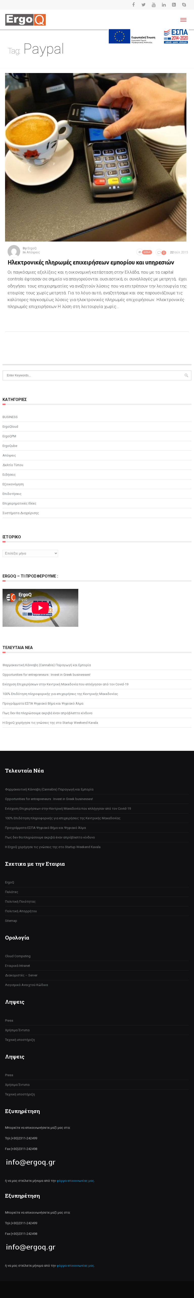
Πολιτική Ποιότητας (20, 901)
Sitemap (11, 921)
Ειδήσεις (9, 474)
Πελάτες (11, 892)
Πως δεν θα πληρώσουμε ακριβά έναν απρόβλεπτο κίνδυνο (47, 713)
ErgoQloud (10, 426)
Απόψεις (33, 252)
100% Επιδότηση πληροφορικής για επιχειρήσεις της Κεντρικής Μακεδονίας (60, 694)
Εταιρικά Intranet (17, 966)
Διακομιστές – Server (21, 975)
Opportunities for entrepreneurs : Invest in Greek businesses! (46, 675)
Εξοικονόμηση (13, 484)
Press (9, 1020)
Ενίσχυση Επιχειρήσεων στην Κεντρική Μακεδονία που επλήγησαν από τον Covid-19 (65, 684)
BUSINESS (10, 417)
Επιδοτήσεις (12, 494)
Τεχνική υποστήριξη (20, 1040)
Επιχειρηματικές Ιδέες (19, 503)
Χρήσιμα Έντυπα (17, 1030)
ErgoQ (9, 882)
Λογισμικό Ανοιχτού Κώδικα (26, 985)
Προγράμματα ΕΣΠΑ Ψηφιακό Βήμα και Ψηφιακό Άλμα (43, 703)
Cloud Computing (18, 956)
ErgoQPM (9, 436)
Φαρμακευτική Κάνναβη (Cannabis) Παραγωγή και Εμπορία (47, 665)
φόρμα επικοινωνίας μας (75, 1181)
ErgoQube (10, 446)
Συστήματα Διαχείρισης (21, 513)
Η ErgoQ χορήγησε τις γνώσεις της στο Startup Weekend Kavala (50, 723)
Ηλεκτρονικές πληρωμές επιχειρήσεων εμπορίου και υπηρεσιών (91, 262)
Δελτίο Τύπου (13, 465)
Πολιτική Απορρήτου (21, 911)
